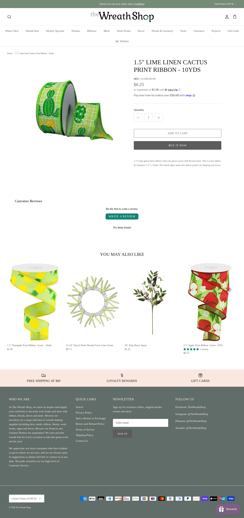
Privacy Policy (84, 412)
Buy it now (178, 145)
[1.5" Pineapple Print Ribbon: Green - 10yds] (34, 302)
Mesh (107, 30)
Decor (141, 30)
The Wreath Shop (23, 507)
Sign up (122, 433)
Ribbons (91, 30)
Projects (216, 30)
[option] (74, 110)
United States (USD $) (223, 4)
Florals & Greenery (162, 30)
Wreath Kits (32, 30)
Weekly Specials (55, 30)
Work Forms (124, 30)
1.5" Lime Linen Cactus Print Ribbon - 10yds (34, 53)
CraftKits (139, 4)
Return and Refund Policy (90, 423)
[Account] (226, 17)
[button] (157, 89)
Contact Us (82, 440)
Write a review (122, 216)
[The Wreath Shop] (122, 17)
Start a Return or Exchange (91, 418)
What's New (12, 30)
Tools (183, 30)
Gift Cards (233, 30)
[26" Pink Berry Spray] (151, 302)
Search (79, 407)
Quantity (139, 109)
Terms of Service (85, 429)
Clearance (199, 30)
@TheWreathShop (196, 421)
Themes (75, 30)
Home (9, 53)
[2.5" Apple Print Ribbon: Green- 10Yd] (210, 302)
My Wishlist (122, 41)
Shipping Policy (84, 435)
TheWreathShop (197, 407)
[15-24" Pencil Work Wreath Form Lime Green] (92, 302)
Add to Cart (178, 133)
